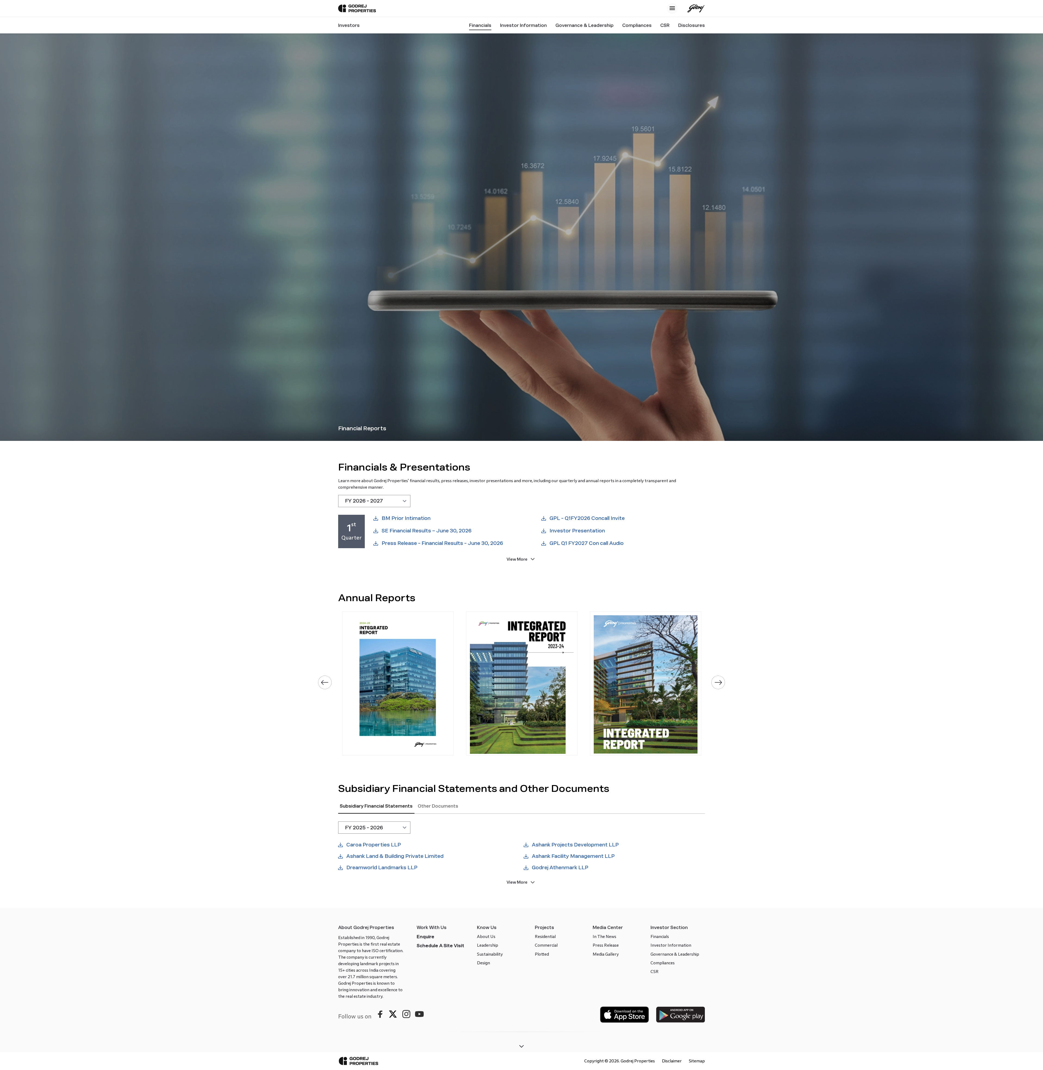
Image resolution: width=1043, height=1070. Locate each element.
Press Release (606, 945)
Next (718, 682)
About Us (486, 936)
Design (483, 963)
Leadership (487, 945)
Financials (480, 25)
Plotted (542, 954)
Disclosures (691, 25)
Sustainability (490, 954)
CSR (665, 25)
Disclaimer (672, 1061)
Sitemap (697, 1061)
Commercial (546, 945)
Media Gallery (606, 954)
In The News (604, 936)
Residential (545, 936)
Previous (325, 682)
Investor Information (523, 25)
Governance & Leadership (584, 25)
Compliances (637, 25)
